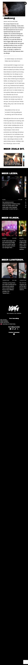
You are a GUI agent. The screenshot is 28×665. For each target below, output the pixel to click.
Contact (14, 334)
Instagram (13, 329)
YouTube (10, 329)
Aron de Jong (7, 21)
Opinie (16, 21)
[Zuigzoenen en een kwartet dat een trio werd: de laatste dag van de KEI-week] (9, 228)
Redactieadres (4, 321)
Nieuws (4, 199)
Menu (25, 3)
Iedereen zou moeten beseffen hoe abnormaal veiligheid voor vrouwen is (12, 163)
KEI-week (4, 238)
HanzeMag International (9, 324)
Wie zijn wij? (3, 319)
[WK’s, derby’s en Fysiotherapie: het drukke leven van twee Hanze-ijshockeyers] (9, 270)
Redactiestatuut (4, 322)
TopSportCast (5, 280)
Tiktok (15, 329)
